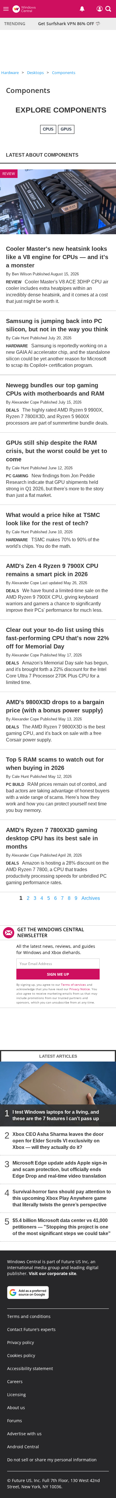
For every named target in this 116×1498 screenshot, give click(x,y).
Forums (14, 1420)
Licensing (16, 1394)
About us (16, 1407)
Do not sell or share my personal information (52, 1459)
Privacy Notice (79, 989)
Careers (15, 1381)
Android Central (23, 1446)
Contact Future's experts (31, 1329)
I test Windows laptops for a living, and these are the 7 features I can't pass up (55, 1115)
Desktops (35, 72)
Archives (90, 898)
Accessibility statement (30, 1368)
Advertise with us (24, 1433)
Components (63, 72)
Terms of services (74, 984)
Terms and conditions (29, 1316)
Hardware (10, 72)
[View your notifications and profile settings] (82, 9)
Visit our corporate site (52, 1273)
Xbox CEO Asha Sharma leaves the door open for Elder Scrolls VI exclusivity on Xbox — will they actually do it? (58, 1141)
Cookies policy (21, 1355)
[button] (108, 9)
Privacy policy (20, 1342)
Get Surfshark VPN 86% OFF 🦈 (69, 23)
